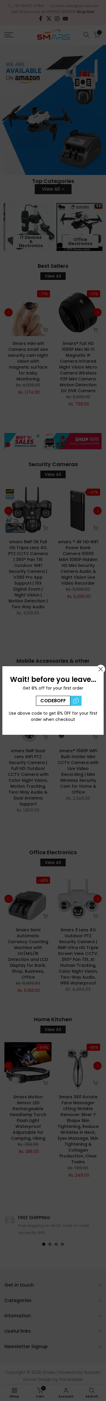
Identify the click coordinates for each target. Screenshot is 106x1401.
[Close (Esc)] (100, 669)
